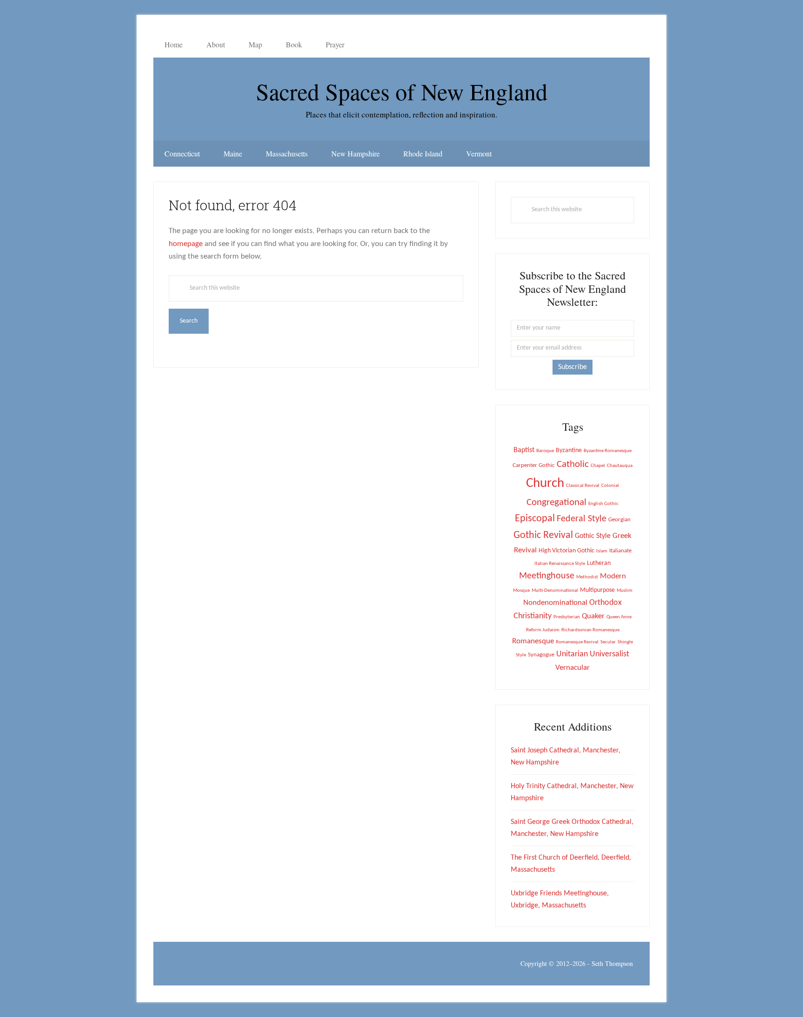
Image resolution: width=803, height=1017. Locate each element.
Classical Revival (582, 485)
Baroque (545, 450)
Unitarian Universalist (592, 654)
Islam (601, 551)
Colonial (610, 485)
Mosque (521, 590)
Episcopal (535, 518)
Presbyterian (566, 617)
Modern (613, 576)
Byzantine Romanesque (608, 450)
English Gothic (603, 503)
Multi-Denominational (555, 590)
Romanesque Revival (577, 642)
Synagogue (541, 655)
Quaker (593, 616)
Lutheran (599, 563)
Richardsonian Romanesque (590, 630)
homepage (186, 244)
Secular (608, 642)
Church (545, 483)
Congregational (556, 502)
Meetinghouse (546, 576)
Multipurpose (597, 590)
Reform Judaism (542, 630)
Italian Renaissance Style (559, 563)
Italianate (620, 551)
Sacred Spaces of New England (401, 91)
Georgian (619, 520)
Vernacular (572, 668)
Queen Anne (619, 617)
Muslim (624, 590)
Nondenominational (555, 603)
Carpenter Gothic (534, 465)
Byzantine (569, 450)
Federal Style (581, 519)
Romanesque (533, 641)
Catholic (573, 464)
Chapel (598, 465)
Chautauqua (619, 465)
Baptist (523, 450)
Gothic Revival (543, 535)
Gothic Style (593, 536)
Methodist (587, 577)
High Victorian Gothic (566, 550)
